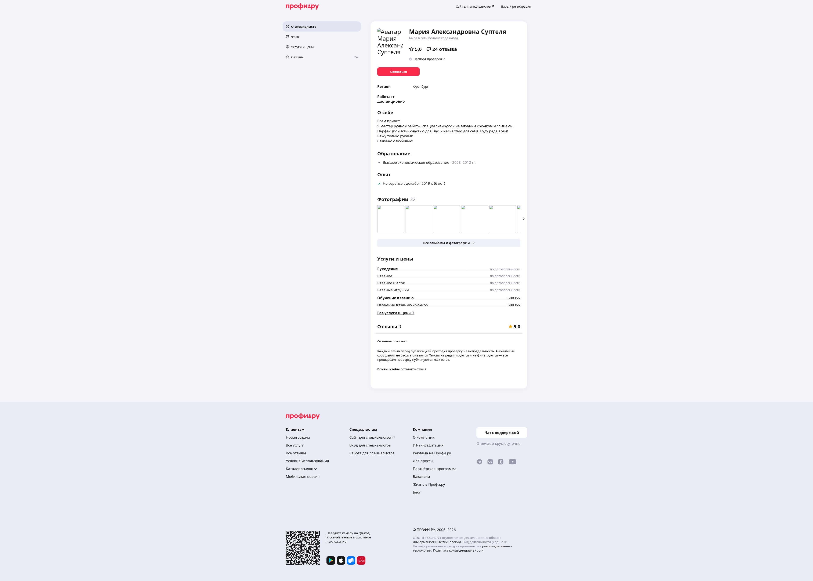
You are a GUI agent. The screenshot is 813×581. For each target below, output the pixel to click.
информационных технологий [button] (437, 542)
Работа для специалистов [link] (372, 453)
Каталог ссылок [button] (299, 468)
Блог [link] (417, 492)
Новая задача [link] (298, 437)
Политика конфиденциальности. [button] (458, 550)
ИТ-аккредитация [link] (428, 445)
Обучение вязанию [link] (395, 297)
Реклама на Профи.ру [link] (432, 453)
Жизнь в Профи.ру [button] (429, 484)
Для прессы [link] (423, 460)
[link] (398, 71)
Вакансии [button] (421, 476)
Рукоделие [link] (387, 268)
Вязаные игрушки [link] (393, 289)
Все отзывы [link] (296, 453)
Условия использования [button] (307, 460)
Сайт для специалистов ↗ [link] (372, 437)
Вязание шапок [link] (391, 282)
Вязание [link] (384, 275)
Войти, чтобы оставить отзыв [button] (401, 369)
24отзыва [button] (444, 49)
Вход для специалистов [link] (370, 445)
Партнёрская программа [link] (434, 468)
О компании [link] (424, 437)
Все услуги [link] (295, 445)
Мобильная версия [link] (303, 476)
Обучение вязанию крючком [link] (403, 304)
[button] (322, 26)
